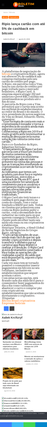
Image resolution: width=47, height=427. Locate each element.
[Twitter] (18, 424)
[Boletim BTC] (23, 5)
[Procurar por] (44, 5)
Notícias (20, 303)
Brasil (15, 300)
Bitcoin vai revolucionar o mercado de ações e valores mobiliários (34, 358)
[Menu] (3, 5)
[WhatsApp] (29, 424)
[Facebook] (46, 418)
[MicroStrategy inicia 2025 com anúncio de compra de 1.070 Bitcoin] (34, 334)
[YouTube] (44, 418)
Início (5, 12)
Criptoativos (13, 17)
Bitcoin (12, 12)
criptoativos (27, 300)
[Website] (44, 323)
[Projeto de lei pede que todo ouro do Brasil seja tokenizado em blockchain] (13, 373)
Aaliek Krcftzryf (9, 39)
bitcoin (6, 74)
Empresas (8, 303)
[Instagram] (42, 418)
